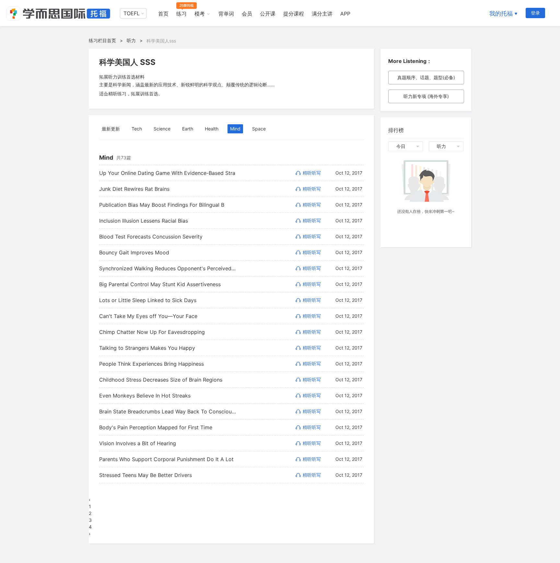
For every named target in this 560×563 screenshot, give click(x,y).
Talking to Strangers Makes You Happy (147, 348)
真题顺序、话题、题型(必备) (426, 77)
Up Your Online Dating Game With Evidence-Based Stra (167, 173)
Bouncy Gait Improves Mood (134, 252)
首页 (163, 13)
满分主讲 (322, 13)
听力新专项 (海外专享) (426, 96)
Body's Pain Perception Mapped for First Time (155, 427)
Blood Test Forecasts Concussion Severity (151, 236)
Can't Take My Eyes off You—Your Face (148, 316)
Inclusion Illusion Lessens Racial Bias (143, 220)
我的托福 (501, 13)
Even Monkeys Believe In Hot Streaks (145, 395)
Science (162, 128)
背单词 (226, 13)
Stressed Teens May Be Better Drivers (145, 475)
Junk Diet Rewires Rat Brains (134, 189)
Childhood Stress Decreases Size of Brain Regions (160, 379)
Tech (137, 128)
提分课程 (293, 13)
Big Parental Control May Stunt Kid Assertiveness (160, 284)
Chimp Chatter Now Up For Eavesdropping (152, 332)
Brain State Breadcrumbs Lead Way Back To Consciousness (167, 411)
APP (345, 13)
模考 (199, 13)
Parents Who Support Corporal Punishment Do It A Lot (166, 459)
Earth (187, 128)
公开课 (267, 13)
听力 (131, 40)
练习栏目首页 (102, 40)
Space (259, 128)
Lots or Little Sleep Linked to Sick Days (147, 300)
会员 (247, 13)
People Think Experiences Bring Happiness (151, 364)
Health (211, 128)
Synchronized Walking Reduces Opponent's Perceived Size (167, 268)
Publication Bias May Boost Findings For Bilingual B (161, 205)
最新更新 (111, 128)
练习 (181, 13)
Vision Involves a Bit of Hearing (137, 443)
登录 (535, 13)
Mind (235, 128)
